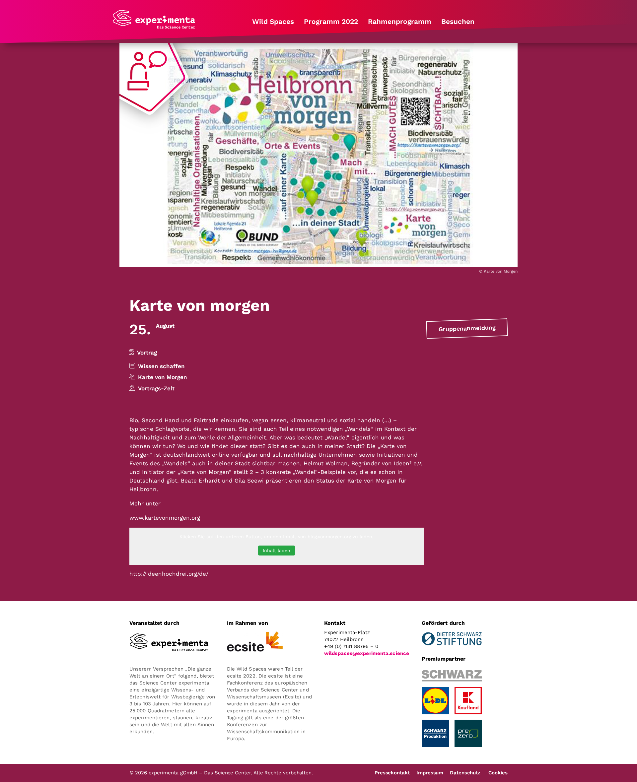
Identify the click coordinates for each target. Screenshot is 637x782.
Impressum (429, 773)
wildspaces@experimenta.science (366, 653)
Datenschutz (465, 773)
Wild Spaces (273, 22)
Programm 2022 (331, 22)
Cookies (498, 773)
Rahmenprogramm (399, 22)
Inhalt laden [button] (276, 550)
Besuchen (457, 22)
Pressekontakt (392, 773)
